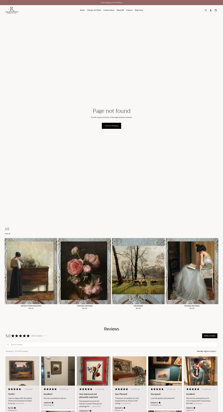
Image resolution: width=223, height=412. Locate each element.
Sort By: (200, 351)
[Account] (210, 10)
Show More (20, 403)
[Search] (205, 10)
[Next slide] (53, 271)
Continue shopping (111, 126)
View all (7, 234)
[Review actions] (36, 388)
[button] (44, 335)
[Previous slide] (8, 271)
